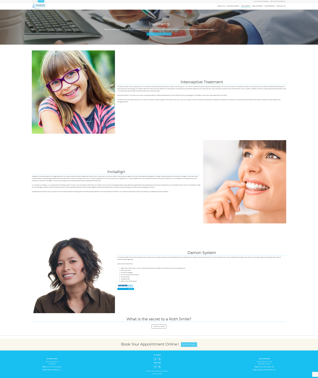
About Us (221, 6)
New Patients (257, 6)
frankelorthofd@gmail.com (52, 370)
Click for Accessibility (157, 373)
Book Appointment (189, 344)
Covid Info (41, 1)
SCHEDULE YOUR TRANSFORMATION (159, 34)
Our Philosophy (233, 6)
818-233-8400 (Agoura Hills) (264, 367)
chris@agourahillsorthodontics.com (264, 370)
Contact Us (281, 6)
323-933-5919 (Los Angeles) (52, 367)
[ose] (33, 1)
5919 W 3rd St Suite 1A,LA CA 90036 (52, 363)
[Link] (39, 8)
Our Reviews (270, 6)
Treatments (246, 6)
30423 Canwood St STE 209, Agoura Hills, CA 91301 (264, 363)
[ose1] (155, 359)
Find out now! (159, 326)
